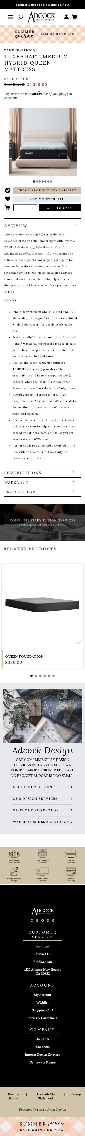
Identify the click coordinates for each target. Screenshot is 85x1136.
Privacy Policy (13, 1096)
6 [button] (53, 676)
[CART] (74, 17)
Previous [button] (42, 538)
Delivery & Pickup (43, 1062)
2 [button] (36, 676)
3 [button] (40, 676)
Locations (43, 946)
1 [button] (31, 676)
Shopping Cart (42, 1010)
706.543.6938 (42, 962)
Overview (15, 225)
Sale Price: (17, 79)
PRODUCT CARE (21, 492)
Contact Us (42, 954)
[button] (34, 181)
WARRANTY (16, 482)
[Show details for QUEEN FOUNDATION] (42, 605)
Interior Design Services (42, 1055)
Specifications (22, 472)
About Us (42, 1039)
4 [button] (45, 676)
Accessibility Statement (45, 1096)
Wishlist (42, 1002)
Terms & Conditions (42, 1018)
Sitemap (75, 1094)
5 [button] (49, 676)
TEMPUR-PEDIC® (20, 50)
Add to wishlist (78, 642)
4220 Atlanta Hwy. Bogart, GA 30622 (42, 971)
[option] (42, 142)
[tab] (42, 343)
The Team (42, 1047)
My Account (42, 995)
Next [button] (42, 657)
